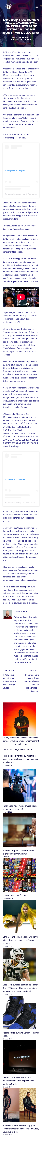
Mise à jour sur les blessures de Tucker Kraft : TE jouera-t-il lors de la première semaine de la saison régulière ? (20, 988)
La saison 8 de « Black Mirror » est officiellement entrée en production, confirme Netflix (18, 1080)
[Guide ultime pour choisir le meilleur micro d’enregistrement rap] (21, 830)
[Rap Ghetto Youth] (8, 6)
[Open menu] (37, 6)
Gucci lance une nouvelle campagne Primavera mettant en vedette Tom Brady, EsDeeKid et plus (21, 1128)
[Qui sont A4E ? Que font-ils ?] (21, 875)
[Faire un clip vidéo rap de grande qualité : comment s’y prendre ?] (21, 785)
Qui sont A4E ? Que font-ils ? (15, 895)
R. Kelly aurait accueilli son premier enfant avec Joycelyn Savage (9, 679)
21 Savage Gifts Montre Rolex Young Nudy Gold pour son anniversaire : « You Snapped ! (31, 681)
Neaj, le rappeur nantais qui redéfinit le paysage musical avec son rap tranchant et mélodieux (21, 740)
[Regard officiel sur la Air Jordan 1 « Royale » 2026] (21, 1012)
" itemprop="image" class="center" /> (19, 749)
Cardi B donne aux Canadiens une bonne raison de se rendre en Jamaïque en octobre (20, 940)
